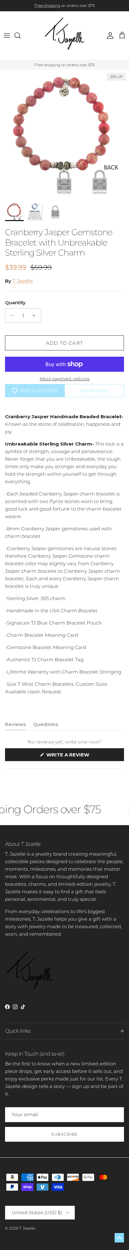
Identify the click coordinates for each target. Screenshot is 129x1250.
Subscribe (64, 1134)
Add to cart (64, 343)
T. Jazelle (23, 281)
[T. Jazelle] (65, 35)
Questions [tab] (45, 725)
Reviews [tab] (15, 725)
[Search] (21, 35)
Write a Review (79, 756)
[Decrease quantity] (10, 315)
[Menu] (7, 35)
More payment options (65, 378)
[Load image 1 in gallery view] (64, 134)
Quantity (15, 303)
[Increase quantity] (35, 315)
